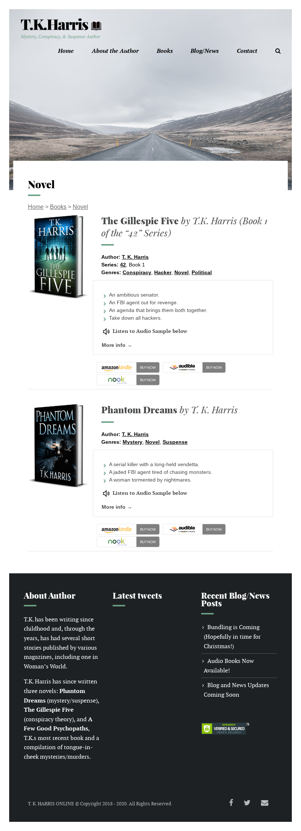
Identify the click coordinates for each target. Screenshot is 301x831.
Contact (247, 51)
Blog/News (205, 51)
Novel (80, 207)
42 (123, 265)
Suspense (175, 442)
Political (202, 272)
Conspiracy (137, 272)
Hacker (162, 272)
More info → (117, 345)
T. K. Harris (135, 257)
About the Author (115, 51)
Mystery (132, 442)
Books (165, 51)
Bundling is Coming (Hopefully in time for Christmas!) (232, 636)
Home (66, 51)
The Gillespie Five (184, 227)
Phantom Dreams (169, 410)
